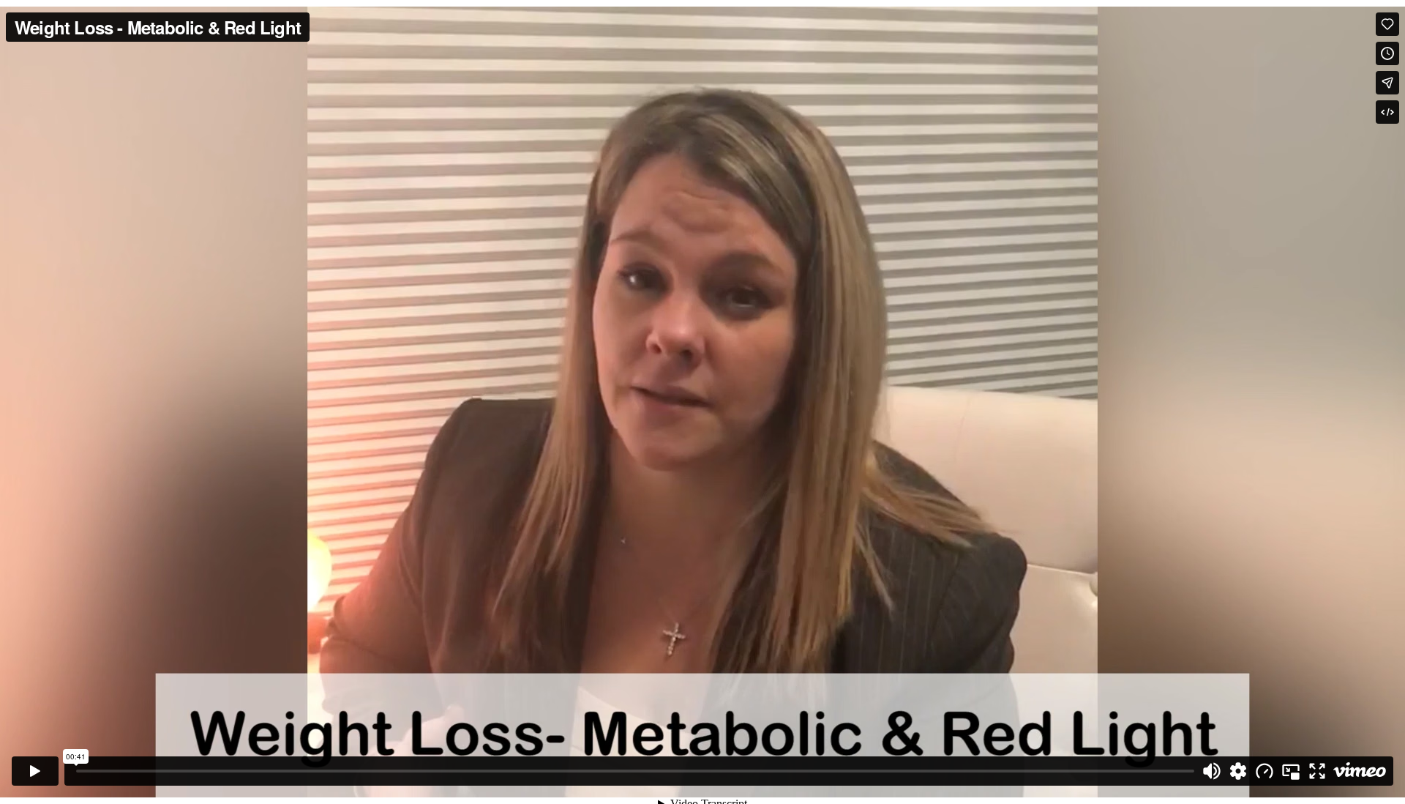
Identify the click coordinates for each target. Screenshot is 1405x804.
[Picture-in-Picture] (1291, 771)
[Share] (1387, 82)
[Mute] (1212, 771)
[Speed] (1264, 771)
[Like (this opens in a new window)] (1387, 24)
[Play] (35, 771)
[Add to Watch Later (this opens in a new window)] (1387, 53)
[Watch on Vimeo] (1359, 771)
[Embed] (1387, 112)
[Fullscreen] (1317, 771)
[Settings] (1238, 771)
